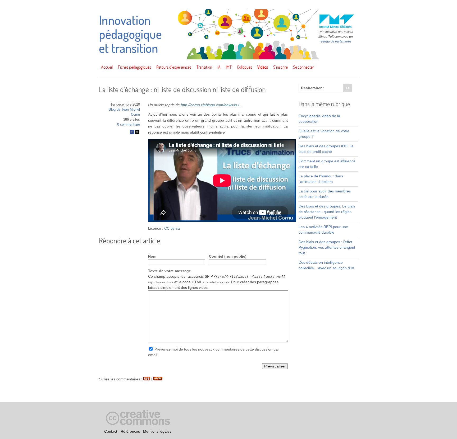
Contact (110, 431)
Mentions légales (157, 431)
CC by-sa (172, 228)
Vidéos (262, 67)
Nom (152, 256)
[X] (137, 133)
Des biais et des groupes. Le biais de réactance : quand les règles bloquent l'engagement (327, 211)
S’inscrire (280, 67)
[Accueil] (228, 58)
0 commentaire (128, 124)
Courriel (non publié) (227, 256)
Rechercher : (312, 88)
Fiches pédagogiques (134, 67)
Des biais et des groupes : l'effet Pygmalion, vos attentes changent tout (327, 247)
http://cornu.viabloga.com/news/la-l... (211, 105)
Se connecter (303, 67)
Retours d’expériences (173, 67)
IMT (229, 67)
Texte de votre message (169, 271)
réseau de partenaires (335, 41)
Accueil (107, 67)
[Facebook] (132, 133)
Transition (204, 67)
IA (219, 67)
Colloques (244, 67)
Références (130, 431)
